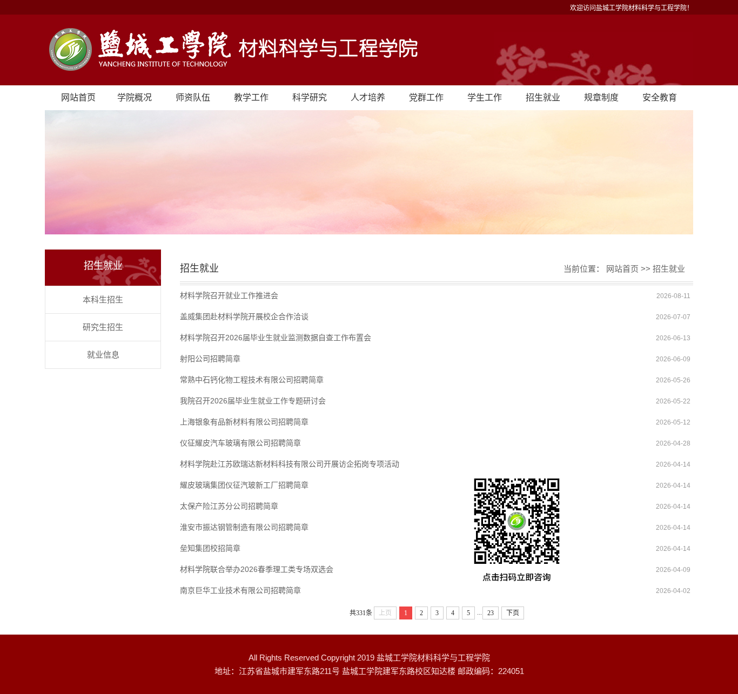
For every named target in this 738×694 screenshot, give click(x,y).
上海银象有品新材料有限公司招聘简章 (244, 421)
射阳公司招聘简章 (210, 358)
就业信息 (103, 354)
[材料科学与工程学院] (369, 50)
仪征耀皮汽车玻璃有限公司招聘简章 (240, 443)
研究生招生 (103, 327)
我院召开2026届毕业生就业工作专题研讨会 (253, 400)
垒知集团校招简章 (210, 548)
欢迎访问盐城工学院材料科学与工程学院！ (631, 8)
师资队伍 (193, 97)
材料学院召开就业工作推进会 (229, 295)
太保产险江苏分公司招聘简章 (229, 506)
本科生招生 (103, 299)
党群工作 (426, 97)
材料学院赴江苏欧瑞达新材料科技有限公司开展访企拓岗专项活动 (289, 464)
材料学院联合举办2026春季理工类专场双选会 (256, 569)
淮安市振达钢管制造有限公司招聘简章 (244, 527)
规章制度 (601, 97)
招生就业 (543, 97)
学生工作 (484, 97)
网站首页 (78, 97)
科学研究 (309, 97)
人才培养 (368, 97)
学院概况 (134, 97)
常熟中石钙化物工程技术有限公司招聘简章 (252, 379)
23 (490, 613)
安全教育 (659, 97)
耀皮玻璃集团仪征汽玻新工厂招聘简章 (244, 485)
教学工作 (251, 97)
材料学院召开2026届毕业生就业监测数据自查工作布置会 (275, 337)
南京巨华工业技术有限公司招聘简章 (240, 590)
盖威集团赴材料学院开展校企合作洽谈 (244, 316)
